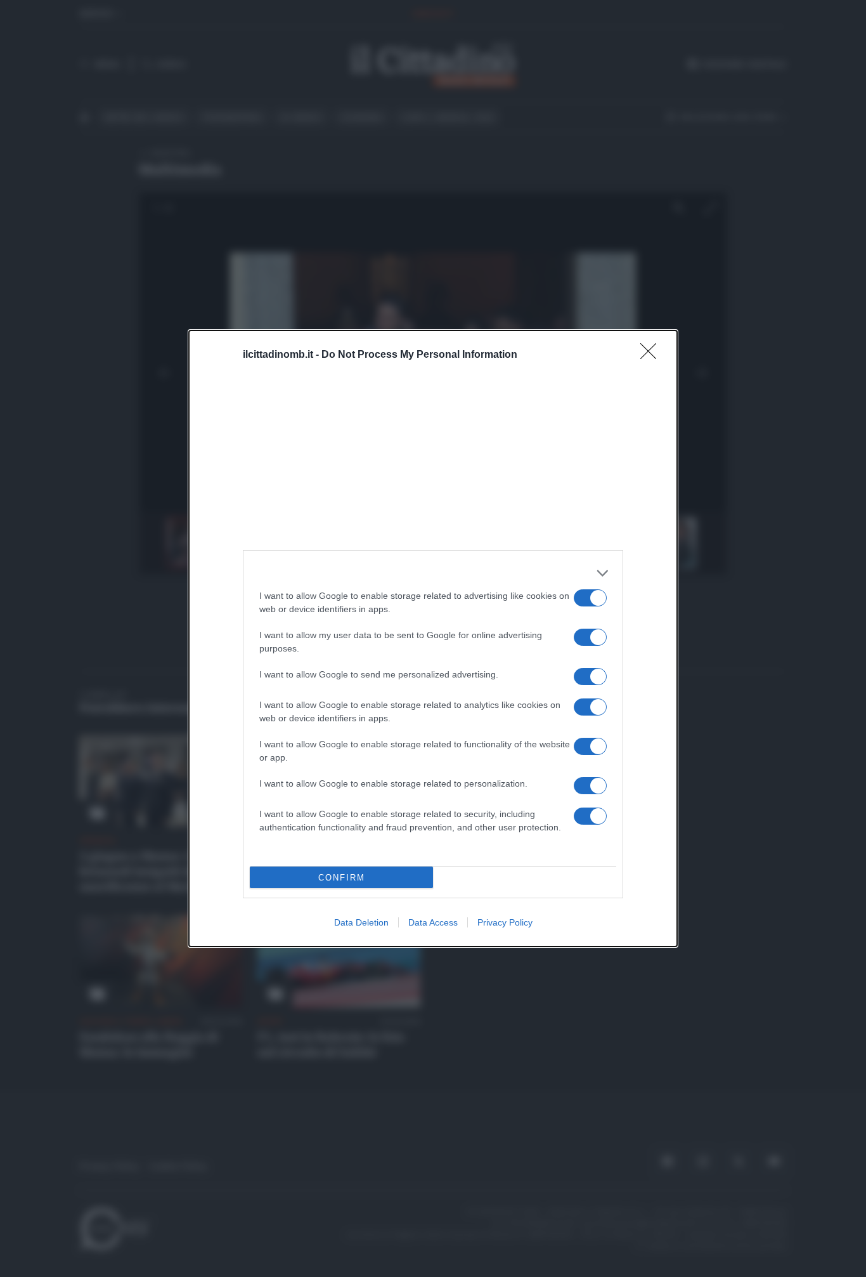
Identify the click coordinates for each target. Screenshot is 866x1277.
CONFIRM (341, 877)
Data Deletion (361, 922)
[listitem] (433, 573)
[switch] (590, 597)
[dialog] (433, 638)
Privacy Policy (505, 922)
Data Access (433, 922)
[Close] (652, 355)
